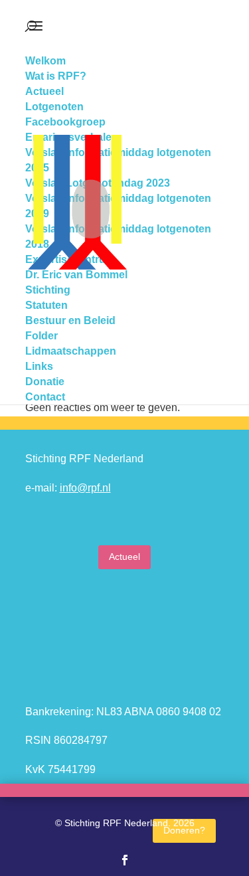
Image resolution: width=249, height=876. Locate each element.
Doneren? (184, 830)
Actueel (124, 556)
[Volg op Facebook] (124, 860)
